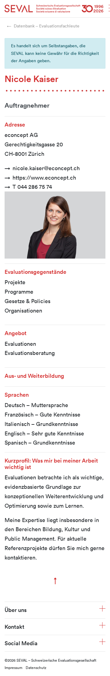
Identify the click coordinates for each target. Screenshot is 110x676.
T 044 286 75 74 (32, 186)
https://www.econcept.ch (44, 177)
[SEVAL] (54, 8)
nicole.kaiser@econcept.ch (46, 168)
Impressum (13, 667)
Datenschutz (36, 667)
